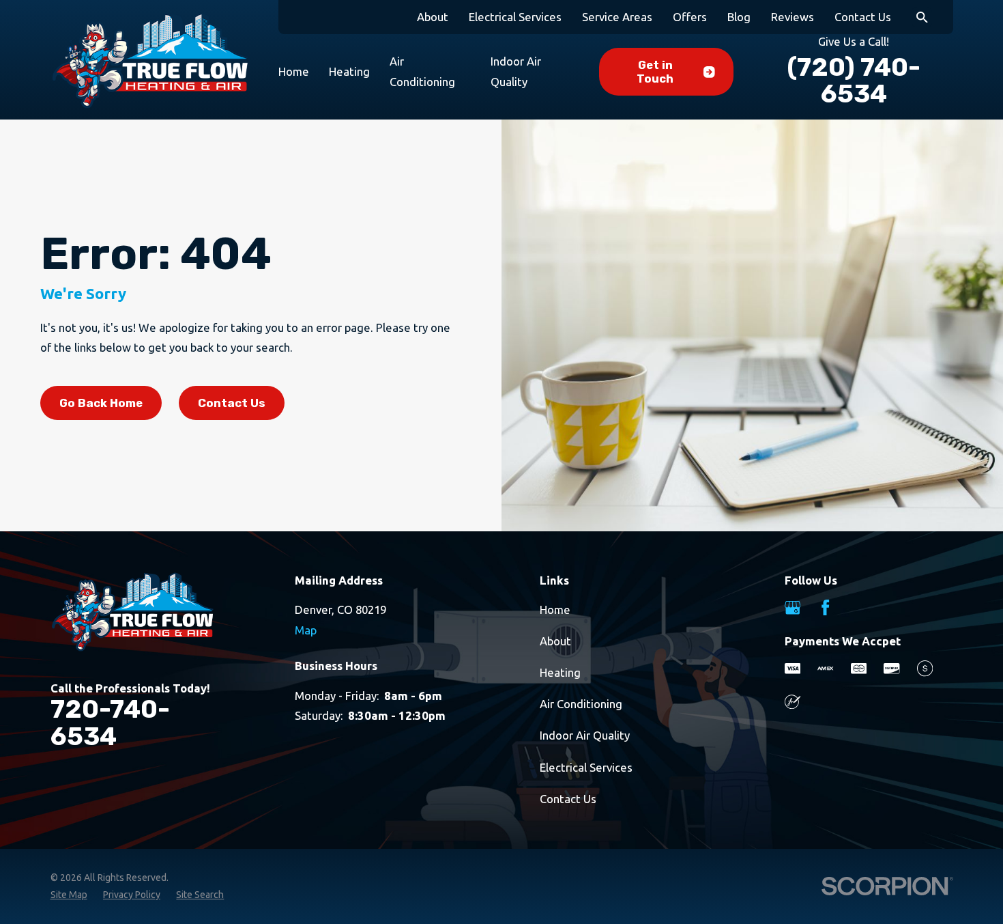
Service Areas (617, 16)
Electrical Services (515, 16)
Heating (560, 672)
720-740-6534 (110, 722)
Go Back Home (101, 403)
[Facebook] (825, 607)
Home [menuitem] (293, 71)
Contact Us (862, 16)
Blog (739, 16)
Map (306, 630)
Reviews (792, 16)
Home (555, 609)
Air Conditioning (581, 703)
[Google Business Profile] (792, 607)
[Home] (150, 60)
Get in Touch (655, 71)
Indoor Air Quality (585, 735)
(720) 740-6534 (853, 80)
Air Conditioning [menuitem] (422, 71)
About (432, 16)
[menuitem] (68, 895)
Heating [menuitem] (349, 71)
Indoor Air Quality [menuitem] (516, 71)
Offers (690, 16)
